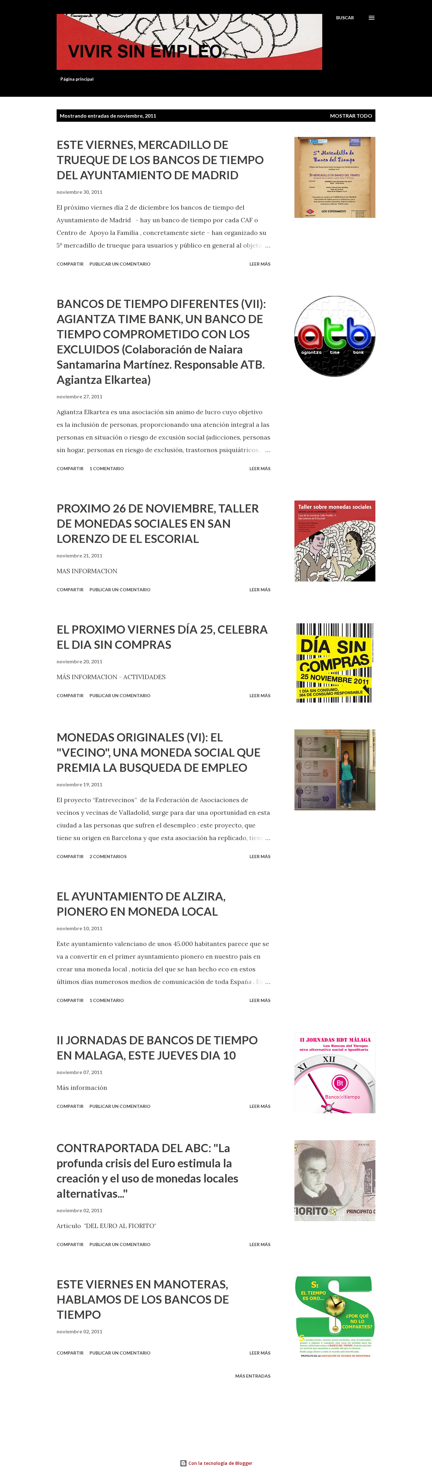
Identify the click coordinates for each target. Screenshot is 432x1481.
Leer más (260, 264)
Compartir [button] (70, 264)
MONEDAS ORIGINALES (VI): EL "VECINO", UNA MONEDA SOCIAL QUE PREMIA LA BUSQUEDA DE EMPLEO (159, 752)
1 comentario (106, 468)
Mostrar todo (351, 116)
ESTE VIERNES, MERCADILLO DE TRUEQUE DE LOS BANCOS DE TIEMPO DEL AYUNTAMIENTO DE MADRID (160, 160)
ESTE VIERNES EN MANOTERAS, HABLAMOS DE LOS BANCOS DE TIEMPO (143, 1299)
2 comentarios (108, 856)
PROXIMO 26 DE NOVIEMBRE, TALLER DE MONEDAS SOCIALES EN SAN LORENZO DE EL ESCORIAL (158, 523)
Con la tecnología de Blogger (219, 1463)
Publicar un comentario (120, 264)
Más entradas (252, 1376)
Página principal (77, 79)
